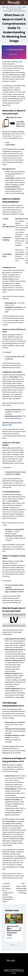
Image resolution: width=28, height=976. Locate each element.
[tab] (12, 945)
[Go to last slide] (7, 929)
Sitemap (14, 973)
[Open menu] (3, 2)
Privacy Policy (20, 971)
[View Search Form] (25, 2)
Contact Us (13, 971)
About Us (6, 971)
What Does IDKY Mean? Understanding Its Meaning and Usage (13, 930)
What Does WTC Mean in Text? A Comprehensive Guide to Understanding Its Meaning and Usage (7, 892)
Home (4, 7)
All (7, 7)
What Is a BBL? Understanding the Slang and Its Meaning (21, 888)
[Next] (20, 929)
